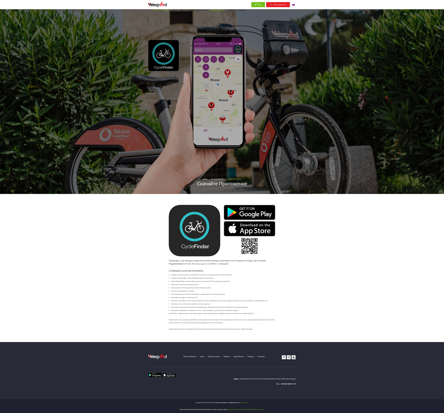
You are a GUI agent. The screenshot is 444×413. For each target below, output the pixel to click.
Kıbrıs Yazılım (244, 402)
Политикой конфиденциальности (253, 409)
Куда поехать (202, 10)
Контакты (242, 10)
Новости (227, 356)
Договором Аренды (234, 409)
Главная (205, 179)
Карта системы (186, 10)
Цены (174, 10)
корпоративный (217, 10)
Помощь (231, 10)
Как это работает (160, 10)
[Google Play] (249, 212)
